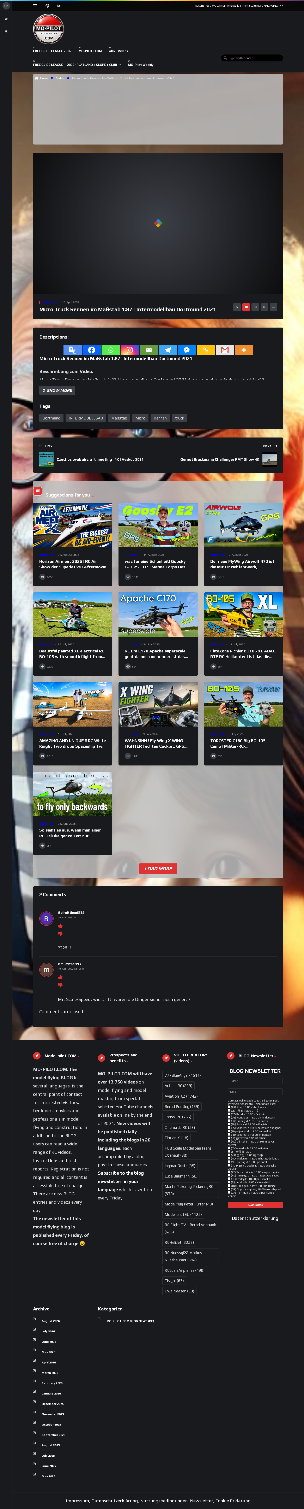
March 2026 (50, 1372)
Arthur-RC (178, 1085)
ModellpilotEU (183, 1214)
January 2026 (51, 1393)
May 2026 (48, 1352)
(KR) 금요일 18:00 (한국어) (246, 1155)
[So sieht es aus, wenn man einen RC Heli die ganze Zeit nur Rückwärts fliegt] (72, 794)
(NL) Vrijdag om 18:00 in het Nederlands (254, 1158)
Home (43, 78)
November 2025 (53, 1414)
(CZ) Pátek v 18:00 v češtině (247, 1114)
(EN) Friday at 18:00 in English (248, 1124)
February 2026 (52, 1383)
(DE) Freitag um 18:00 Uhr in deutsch (252, 1117)
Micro (140, 418)
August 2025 (51, 1445)
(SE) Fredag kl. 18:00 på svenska (250, 1179)
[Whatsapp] (111, 350)
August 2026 (51, 1321)
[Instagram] (130, 350)
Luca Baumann (181, 1176)
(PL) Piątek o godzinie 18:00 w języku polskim (252, 1167)
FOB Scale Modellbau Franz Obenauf (188, 1151)
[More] (244, 350)
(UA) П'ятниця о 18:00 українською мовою (251, 1194)
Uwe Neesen (179, 1291)
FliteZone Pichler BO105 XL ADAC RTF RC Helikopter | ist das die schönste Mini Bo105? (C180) (242, 656)
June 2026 (49, 1341)
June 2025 (49, 1466)
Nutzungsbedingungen (164, 1500)
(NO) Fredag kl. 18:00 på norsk (249, 1162)
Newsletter (201, 1500)
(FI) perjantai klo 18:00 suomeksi (250, 1131)
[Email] (149, 350)
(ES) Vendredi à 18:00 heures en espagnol (255, 1127)
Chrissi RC (50, 302)
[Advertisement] (160, 112)
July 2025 (48, 1455)
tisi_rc (174, 1280)
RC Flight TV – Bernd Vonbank (190, 1228)
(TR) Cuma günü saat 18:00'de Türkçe (253, 1185)
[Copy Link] (206, 350)
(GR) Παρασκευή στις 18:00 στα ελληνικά (255, 1189)
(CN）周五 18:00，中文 (244, 1110)
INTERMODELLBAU (86, 418)
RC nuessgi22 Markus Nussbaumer (183, 1256)
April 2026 (49, 1362)
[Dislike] (60, 934)
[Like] (60, 925)
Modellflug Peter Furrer (189, 1204)
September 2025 (53, 1435)
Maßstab (119, 418)
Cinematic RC (180, 1127)
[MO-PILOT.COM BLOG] (48, 29)
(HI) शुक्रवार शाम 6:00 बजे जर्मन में (248, 1138)
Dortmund (51, 418)
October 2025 (51, 1424)
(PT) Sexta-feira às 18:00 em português (254, 1172)
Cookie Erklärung (233, 1500)
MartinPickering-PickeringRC (189, 1190)
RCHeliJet (179, 1242)
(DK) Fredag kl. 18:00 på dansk (249, 1121)
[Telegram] (168, 350)
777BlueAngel (183, 1075)
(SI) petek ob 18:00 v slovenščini (250, 1182)
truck (179, 418)
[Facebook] (92, 350)
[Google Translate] (72, 350)
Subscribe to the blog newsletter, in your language (121, 1181)
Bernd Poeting (182, 1106)
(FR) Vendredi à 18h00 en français (251, 1134)
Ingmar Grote (180, 1165)
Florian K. (176, 1137)
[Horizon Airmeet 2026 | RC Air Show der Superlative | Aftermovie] (72, 525)
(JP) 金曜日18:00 (240, 1151)
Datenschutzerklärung (255, 1218)
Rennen (160, 418)
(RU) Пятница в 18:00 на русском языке (254, 1175)
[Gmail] (225, 350)
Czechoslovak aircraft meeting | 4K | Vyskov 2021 (100, 459)
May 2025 (48, 1476)
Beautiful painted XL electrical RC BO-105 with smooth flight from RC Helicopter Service (71, 656)
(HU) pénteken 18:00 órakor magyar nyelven (251, 1143)
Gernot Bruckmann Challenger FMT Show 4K (219, 459)
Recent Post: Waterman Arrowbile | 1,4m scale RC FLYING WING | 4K (239, 5)
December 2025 (53, 1403)
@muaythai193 (69, 964)
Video (60, 78)
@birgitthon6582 (71, 913)
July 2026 (48, 1331)
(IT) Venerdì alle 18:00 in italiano (249, 1148)
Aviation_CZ (181, 1096)
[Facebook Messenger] (187, 350)
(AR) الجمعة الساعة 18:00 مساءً (248, 1107)
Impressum (77, 1500)
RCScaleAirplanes (185, 1270)
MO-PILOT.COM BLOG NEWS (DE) (130, 1321)
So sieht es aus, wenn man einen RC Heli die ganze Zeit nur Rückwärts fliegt (70, 836)
